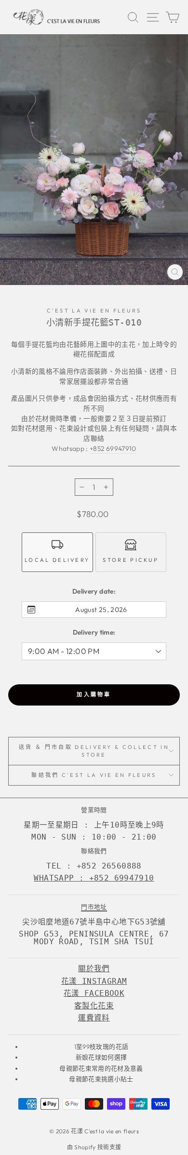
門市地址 (94, 906)
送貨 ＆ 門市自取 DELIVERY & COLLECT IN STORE (94, 751)
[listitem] (57, 552)
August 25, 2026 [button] (101, 609)
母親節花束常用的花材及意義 (101, 1068)
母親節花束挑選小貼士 (101, 1079)
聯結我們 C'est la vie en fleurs (93, 775)
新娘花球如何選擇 (101, 1057)
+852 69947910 (113, 448)
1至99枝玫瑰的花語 (101, 1046)
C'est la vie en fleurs (94, 310)
